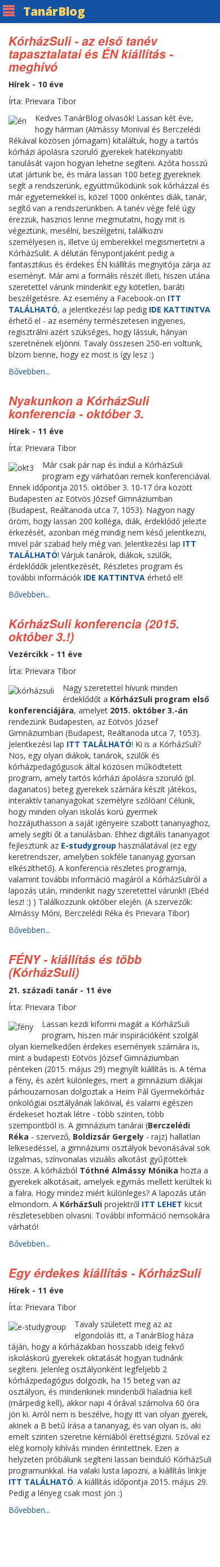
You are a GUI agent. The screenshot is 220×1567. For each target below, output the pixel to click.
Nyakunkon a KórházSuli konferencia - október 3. (78, 407)
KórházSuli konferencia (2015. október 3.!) (93, 630)
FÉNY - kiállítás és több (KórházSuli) (75, 965)
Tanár (54, 11)
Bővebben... (29, 371)
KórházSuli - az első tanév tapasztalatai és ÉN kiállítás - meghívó (90, 53)
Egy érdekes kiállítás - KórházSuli (104, 1272)
